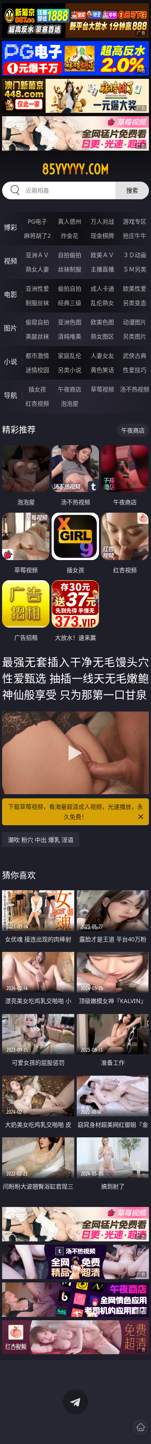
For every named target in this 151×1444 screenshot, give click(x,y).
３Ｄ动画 (134, 255)
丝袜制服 (69, 269)
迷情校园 (37, 370)
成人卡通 (102, 288)
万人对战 (102, 221)
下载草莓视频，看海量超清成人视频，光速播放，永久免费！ (75, 812)
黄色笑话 (102, 370)
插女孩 (37, 389)
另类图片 (134, 336)
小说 (10, 361)
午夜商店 (69, 389)
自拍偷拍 (69, 255)
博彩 (10, 227)
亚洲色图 (69, 322)
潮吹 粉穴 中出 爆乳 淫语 (40, 840)
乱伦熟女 (102, 303)
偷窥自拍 (37, 322)
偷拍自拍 (69, 288)
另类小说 (69, 370)
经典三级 (69, 303)
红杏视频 (37, 403)
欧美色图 (102, 322)
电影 (10, 294)
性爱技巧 (134, 370)
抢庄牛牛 (134, 236)
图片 (10, 328)
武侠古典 (134, 356)
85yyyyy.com (75, 169)
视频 (10, 261)
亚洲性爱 (37, 288)
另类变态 (134, 303)
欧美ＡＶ (102, 255)
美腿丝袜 (37, 336)
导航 (10, 395)
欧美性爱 (134, 288)
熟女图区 (102, 336)
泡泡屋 (69, 403)
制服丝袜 (37, 303)
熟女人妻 (37, 269)
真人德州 (69, 221)
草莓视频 (102, 389)
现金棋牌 (102, 236)
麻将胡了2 (37, 236)
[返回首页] (140, 1427)
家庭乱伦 (69, 356)
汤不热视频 (134, 389)
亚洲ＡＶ (37, 255)
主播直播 (102, 269)
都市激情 (37, 356)
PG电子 (37, 221)
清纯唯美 (69, 336)
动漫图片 (134, 322)
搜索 (132, 190)
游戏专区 (134, 221)
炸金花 (69, 236)
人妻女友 (102, 356)
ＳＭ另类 (134, 269)
